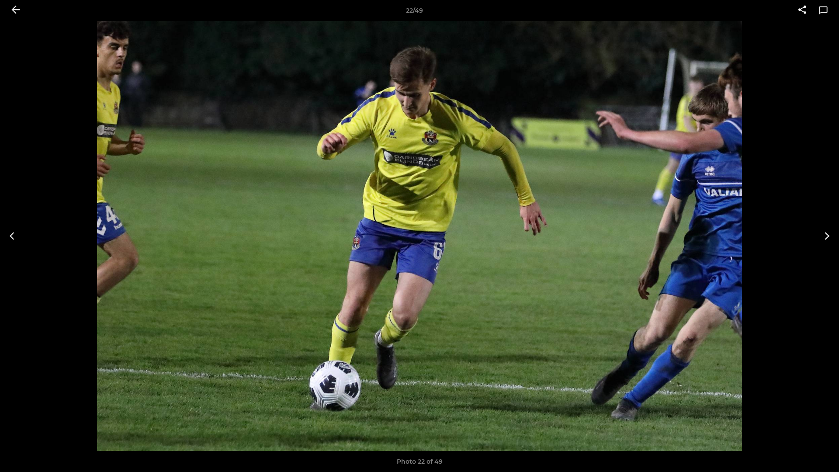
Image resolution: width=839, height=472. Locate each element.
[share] (802, 10)
